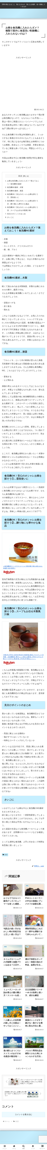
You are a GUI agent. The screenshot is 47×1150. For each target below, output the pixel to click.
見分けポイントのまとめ (16, 214)
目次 (20, 176)
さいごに (10, 217)
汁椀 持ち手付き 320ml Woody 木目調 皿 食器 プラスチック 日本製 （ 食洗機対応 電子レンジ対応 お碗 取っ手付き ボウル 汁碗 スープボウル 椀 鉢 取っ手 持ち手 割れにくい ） (23, 657)
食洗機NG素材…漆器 (15, 191)
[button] (42, 625)
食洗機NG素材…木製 (15, 187)
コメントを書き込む (23, 1114)
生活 (6, 854)
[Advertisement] (23, 82)
